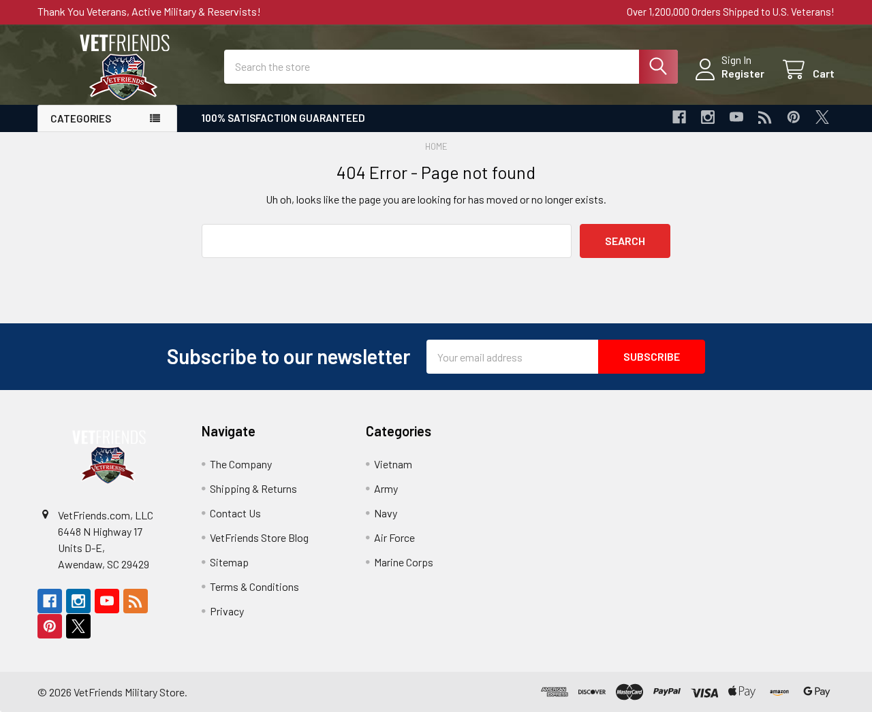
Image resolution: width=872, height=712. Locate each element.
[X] (822, 117)
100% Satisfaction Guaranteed (283, 118)
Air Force (394, 537)
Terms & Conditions (254, 586)
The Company (241, 463)
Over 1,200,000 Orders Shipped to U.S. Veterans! (731, 11)
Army (386, 488)
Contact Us (235, 512)
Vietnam (393, 463)
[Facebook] (679, 117)
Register (742, 73)
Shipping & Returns (253, 488)
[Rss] (765, 117)
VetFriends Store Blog (259, 537)
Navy (385, 512)
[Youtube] (736, 117)
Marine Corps (403, 561)
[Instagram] (708, 117)
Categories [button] (80, 118)
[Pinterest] (793, 117)
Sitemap (229, 561)
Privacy (227, 610)
